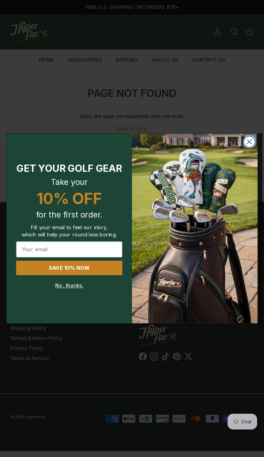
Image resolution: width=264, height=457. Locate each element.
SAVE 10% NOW (69, 268)
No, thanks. (69, 285)
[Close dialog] (249, 141)
